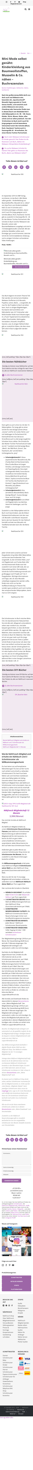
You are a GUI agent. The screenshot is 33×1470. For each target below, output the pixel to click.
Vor (28, 53)
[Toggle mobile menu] (29, 9)
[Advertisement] (16, 31)
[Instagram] (3, 1265)
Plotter (27, 1214)
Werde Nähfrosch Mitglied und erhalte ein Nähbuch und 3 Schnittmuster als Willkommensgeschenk (16, 742)
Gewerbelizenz (8, 1381)
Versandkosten (8, 1323)
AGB (23, 1412)
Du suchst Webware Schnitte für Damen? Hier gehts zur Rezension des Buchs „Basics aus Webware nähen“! (15, 150)
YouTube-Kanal (22, 1216)
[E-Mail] (27, 167)
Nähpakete (21, 1306)
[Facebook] (4, 167)
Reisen (14, 1209)
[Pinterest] (21, 167)
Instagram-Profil (10, 1218)
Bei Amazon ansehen (21, 267)
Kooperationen (8, 1332)
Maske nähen (22, 1325)
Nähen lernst (15, 1212)
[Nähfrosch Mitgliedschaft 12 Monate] (16, 804)
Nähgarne (21, 1311)
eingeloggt (5, 1091)
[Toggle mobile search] (25, 9)
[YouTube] (13, 1265)
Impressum (20, 1409)
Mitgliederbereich (9, 1321)
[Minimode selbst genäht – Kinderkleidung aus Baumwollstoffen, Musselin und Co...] (16, 253)
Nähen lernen (22, 1337)
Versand (20, 1414)
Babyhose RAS (8, 1388)
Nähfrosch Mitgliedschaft (9, 1205)
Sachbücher (5, 90)
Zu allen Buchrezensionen (14, 375)
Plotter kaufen (23, 1342)
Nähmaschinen (17, 1214)
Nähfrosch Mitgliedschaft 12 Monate (14, 747)
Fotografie (20, 1209)
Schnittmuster (17, 1204)
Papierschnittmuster (10, 1374)
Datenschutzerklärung (12, 1412)
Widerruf (12, 1414)
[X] (10, 167)
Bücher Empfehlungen (9, 88)
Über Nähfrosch (8, 1318)
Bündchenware (23, 1308)
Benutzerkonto (23, 1001)
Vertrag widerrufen (6, 1417)
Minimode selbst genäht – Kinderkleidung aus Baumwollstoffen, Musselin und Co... (16, 261)
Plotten (15, 1211)
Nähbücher (19, 88)
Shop (4, 1391)
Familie (9, 1209)
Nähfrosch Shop (8, 1316)
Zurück (23, 53)
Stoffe (27, 1205)
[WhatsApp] (16, 167)
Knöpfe (20, 1313)
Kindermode (13, 895)
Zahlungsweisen (8, 1325)
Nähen (26, 88)
